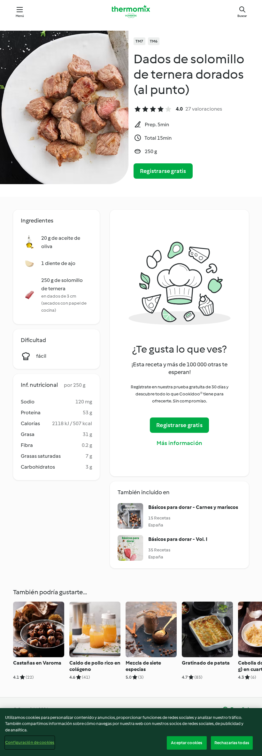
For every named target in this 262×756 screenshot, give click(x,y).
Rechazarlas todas (231, 742)
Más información (179, 443)
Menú (20, 16)
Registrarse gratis (163, 171)
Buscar (242, 16)
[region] (131, 732)
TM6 (154, 41)
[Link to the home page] (131, 11)
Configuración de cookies (29, 742)
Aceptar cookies (186, 742)
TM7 (139, 41)
